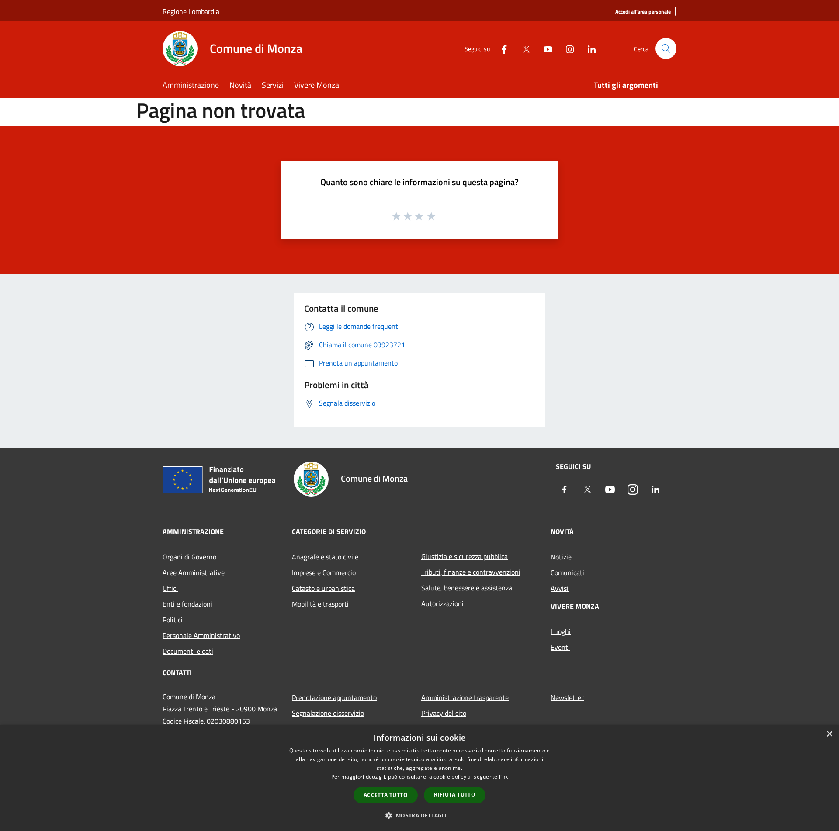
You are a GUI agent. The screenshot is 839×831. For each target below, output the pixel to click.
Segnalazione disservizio (328, 713)
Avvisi (560, 588)
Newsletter (567, 697)
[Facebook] (501, 48)
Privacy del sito (443, 713)
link (503, 776)
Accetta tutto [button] (386, 795)
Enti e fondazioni (187, 604)
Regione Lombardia (191, 11)
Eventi (560, 647)
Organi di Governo (189, 557)
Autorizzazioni (442, 603)
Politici (173, 619)
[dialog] (419, 778)
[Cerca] (665, 48)
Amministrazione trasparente (465, 697)
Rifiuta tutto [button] (454, 794)
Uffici (170, 588)
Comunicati (567, 572)
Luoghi (561, 631)
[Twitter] (522, 48)
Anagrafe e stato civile (325, 557)
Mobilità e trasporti (320, 604)
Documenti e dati (188, 651)
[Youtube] (544, 48)
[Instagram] (566, 48)
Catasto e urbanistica (323, 588)
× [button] (829, 734)
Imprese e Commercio (324, 572)
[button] (419, 815)
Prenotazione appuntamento (334, 697)
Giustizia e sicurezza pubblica (464, 556)
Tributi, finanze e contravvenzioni (470, 572)
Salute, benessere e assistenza (466, 588)
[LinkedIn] (588, 48)
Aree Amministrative (194, 572)
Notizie (561, 557)
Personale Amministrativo (201, 635)
